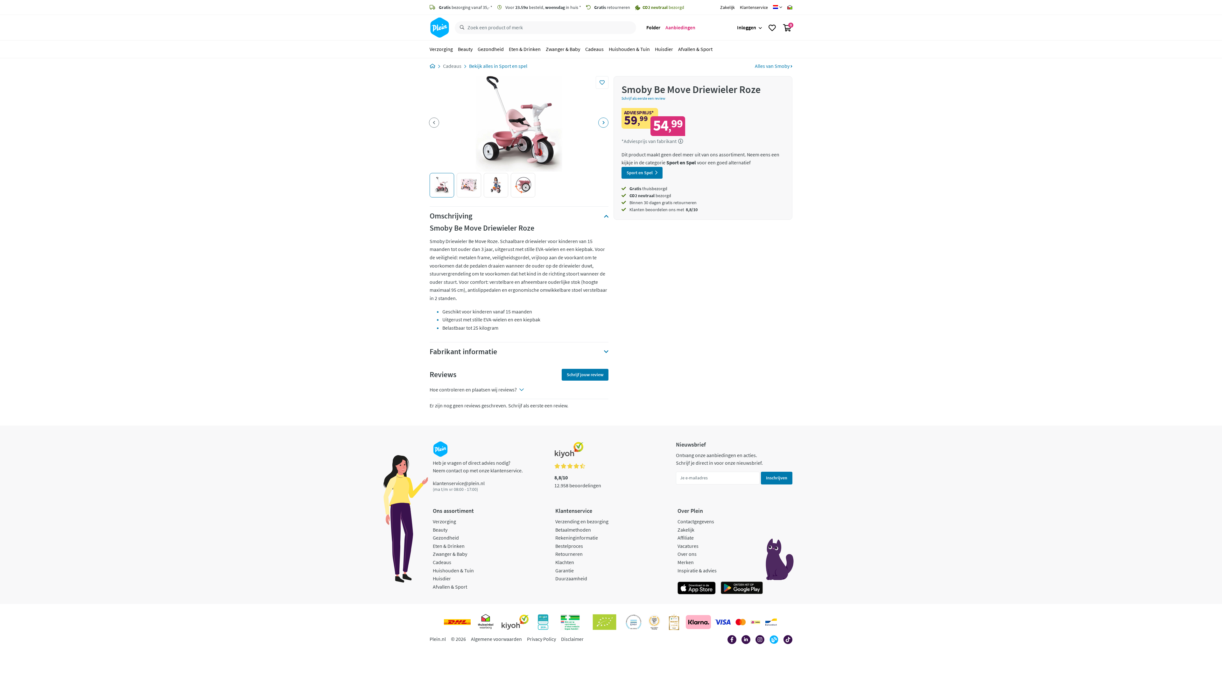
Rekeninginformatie (576, 537)
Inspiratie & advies (697, 570)
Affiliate (686, 537)
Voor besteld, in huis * (542, 7)
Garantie (564, 570)
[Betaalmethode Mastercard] (740, 622)
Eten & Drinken (525, 49)
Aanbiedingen (680, 27)
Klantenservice (754, 7)
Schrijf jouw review (585, 374)
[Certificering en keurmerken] (604, 622)
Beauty (465, 49)
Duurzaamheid (571, 578)
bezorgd (650, 195)
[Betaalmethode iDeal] (755, 622)
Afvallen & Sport (695, 49)
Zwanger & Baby (563, 49)
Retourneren (569, 554)
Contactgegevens (696, 521)
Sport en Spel (640, 173)
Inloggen (746, 27)
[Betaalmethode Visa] (723, 622)
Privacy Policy (541, 639)
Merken (686, 562)
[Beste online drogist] (654, 622)
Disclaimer (572, 639)
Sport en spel (513, 65)
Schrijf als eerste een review (643, 98)
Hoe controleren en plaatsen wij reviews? (473, 389)
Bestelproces (569, 546)
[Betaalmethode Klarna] (698, 622)
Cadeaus (594, 49)
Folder (653, 27)
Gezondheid (491, 49)
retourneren (612, 7)
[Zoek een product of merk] (461, 27)
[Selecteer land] (777, 7)
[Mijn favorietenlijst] (772, 27)
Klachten (564, 562)
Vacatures (688, 546)
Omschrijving (451, 216)
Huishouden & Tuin (629, 49)
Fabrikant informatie (463, 352)
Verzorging (441, 49)
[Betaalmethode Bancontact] (771, 622)
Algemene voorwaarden (496, 639)
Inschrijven (776, 478)
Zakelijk (727, 7)
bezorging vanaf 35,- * (465, 7)
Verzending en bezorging (581, 521)
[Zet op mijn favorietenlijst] (602, 82)
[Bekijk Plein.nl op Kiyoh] (515, 622)
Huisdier (664, 49)
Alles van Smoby (772, 65)
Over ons (687, 554)
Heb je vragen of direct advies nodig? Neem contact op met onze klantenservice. (478, 467)
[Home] (432, 65)
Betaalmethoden (573, 530)
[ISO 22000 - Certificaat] (634, 622)
